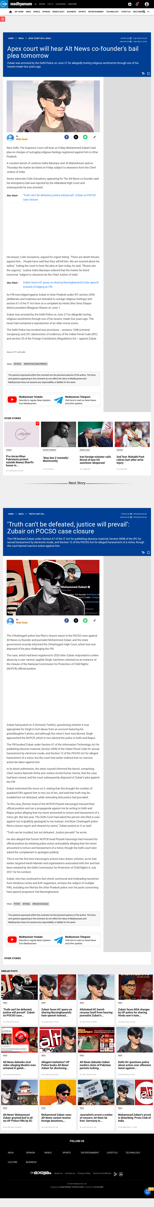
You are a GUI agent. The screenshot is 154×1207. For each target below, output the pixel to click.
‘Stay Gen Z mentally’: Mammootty (56, 459)
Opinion (46, 12)
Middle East (58, 12)
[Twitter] (76, 137)
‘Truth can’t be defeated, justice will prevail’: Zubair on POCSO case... (19, 1012)
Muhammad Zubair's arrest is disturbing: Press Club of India (134, 1117)
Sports (82, 12)
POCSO (17, 904)
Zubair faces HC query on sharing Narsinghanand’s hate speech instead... (56, 1012)
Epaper (42, 4)
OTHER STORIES (12, 418)
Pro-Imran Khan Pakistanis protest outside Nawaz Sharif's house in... (20, 461)
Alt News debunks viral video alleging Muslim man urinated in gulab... (19, 1065)
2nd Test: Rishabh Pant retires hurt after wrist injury (130, 459)
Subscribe (72, 4)
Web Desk (22, 139)
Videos (9, 450)
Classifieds (61, 4)
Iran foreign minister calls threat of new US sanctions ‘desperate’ (95, 459)
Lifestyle (126, 12)
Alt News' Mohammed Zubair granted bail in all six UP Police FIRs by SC (18, 1117)
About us (58, 1173)
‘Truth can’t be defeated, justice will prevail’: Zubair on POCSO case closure (59, 197)
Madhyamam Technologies (72, 1187)
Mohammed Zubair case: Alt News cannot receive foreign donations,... (56, 1117)
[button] (4, 4)
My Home (19, 12)
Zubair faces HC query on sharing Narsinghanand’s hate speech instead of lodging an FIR (61, 284)
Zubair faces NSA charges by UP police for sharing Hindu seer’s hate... (134, 1012)
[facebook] (66, 137)
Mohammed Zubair (40, 904)
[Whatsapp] (85, 137)
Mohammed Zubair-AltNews (35, 364)
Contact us (70, 1173)
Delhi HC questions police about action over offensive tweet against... (134, 1065)
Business (71, 12)
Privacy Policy (84, 1173)
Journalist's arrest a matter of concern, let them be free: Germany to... (96, 1117)
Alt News (17, 364)
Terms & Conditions (102, 1173)
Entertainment (96, 12)
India (28, 12)
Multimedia (139, 12)
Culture (12, 1162)
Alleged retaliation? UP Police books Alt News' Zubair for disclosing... (55, 1065)
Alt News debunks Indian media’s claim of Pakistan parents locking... (95, 1065)
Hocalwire (98, 1187)
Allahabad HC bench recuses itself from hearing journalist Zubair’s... (96, 1012)
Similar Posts (9, 971)
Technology (112, 12)
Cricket (120, 450)
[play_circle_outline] (21, 434)
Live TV (50, 4)
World (36, 12)
